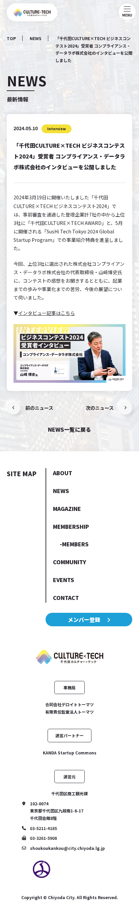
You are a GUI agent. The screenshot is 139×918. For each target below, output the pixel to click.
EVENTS (63, 580)
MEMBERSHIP (71, 526)
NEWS (35, 38)
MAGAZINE (67, 509)
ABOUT (62, 473)
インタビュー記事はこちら (46, 313)
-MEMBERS (74, 544)
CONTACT (66, 598)
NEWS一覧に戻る (69, 429)
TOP (11, 38)
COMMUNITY (69, 562)
